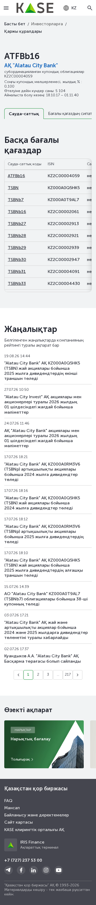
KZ (74, 7)
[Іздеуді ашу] (90, 8)
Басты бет (14, 23)
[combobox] (70, 8)
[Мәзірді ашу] (6, 8)
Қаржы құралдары (23, 31)
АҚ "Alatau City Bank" (31, 65)
